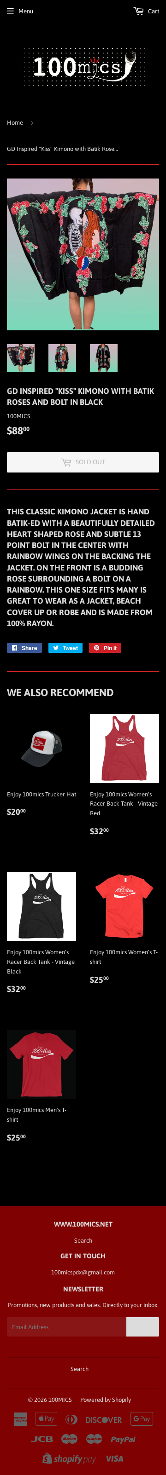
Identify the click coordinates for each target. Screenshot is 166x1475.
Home (15, 122)
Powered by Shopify (105, 1399)
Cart (153, 11)
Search (83, 1240)
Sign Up (142, 1327)
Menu (25, 11)
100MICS (60, 1399)
